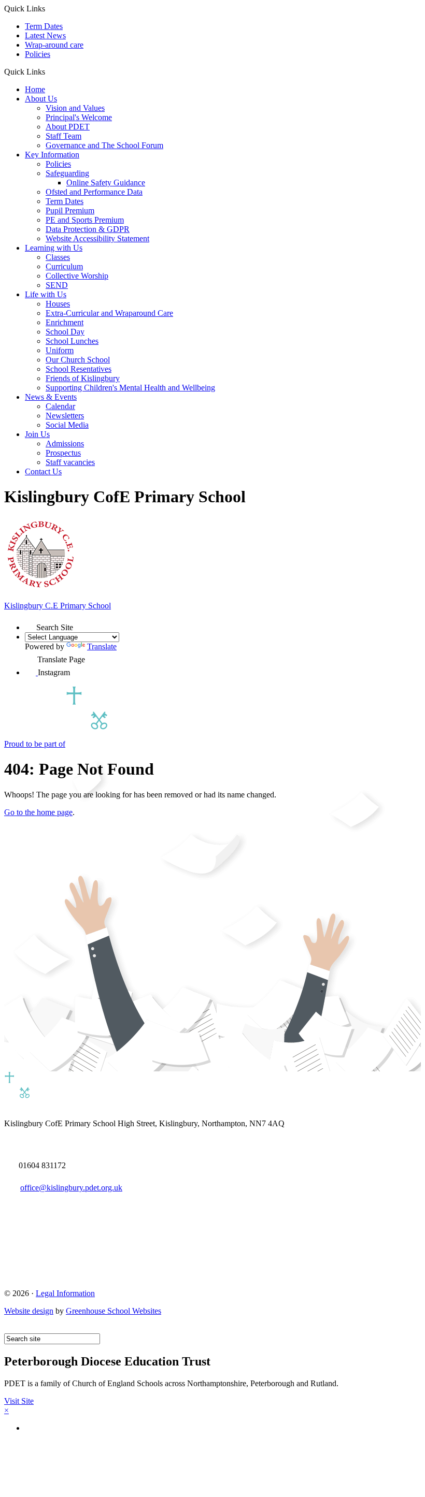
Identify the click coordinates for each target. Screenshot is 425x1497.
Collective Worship (77, 275)
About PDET (68, 126)
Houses (58, 303)
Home (35, 89)
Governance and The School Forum (104, 145)
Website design (28, 1310)
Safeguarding (67, 173)
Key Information (52, 154)
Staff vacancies (70, 462)
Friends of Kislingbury (83, 378)
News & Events (51, 397)
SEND (57, 285)
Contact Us (43, 471)
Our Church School (78, 359)
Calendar (60, 406)
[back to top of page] (9, 1328)
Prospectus (63, 452)
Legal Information (65, 1293)
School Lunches (72, 341)
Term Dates (44, 26)
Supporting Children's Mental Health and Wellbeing (130, 387)
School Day (65, 331)
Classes (58, 257)
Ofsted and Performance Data (94, 191)
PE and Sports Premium (85, 219)
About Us (41, 98)
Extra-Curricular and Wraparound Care (109, 313)
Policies (37, 54)
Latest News (45, 35)
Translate (102, 646)
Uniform (60, 350)
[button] (49, 71)
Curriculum (64, 266)
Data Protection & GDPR (88, 229)
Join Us (37, 434)
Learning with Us (53, 247)
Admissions (65, 443)
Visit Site (19, 1401)
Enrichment (64, 322)
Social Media (67, 424)
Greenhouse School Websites (113, 1310)
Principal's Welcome (79, 117)
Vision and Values (75, 108)
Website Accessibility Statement (97, 238)
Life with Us (45, 294)
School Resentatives (78, 369)
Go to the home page (38, 812)
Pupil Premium (70, 210)
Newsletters (65, 415)
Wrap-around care (54, 44)
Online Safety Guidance (105, 182)
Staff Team (63, 136)
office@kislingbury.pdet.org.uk (71, 1187)
